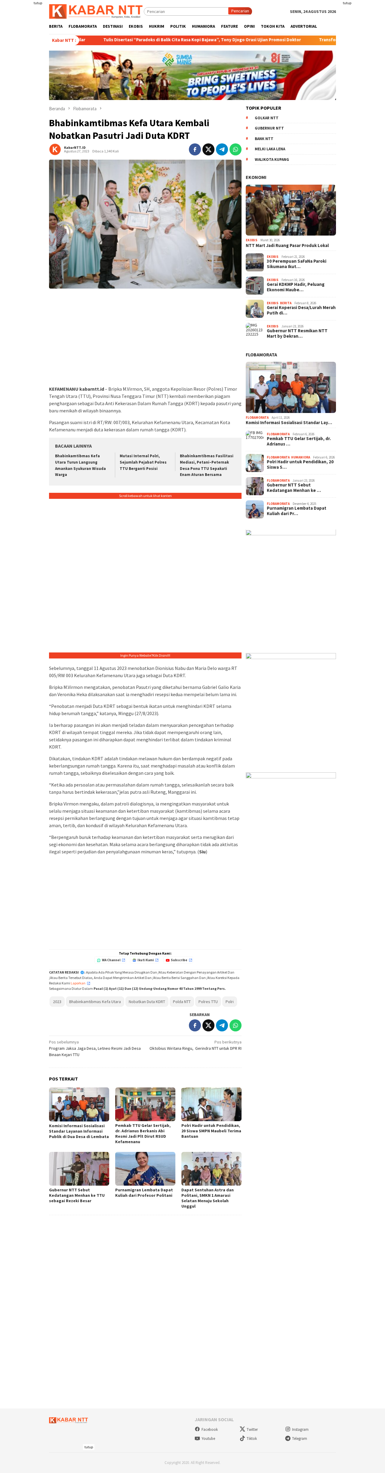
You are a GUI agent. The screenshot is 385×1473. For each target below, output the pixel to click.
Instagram (300, 1429)
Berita (285, 303)
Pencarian (240, 11)
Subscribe (179, 960)
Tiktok (252, 1438)
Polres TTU (208, 1001)
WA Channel (111, 960)
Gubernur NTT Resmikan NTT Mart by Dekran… (297, 333)
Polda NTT (182, 1001)
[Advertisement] (363, 90)
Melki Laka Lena (270, 149)
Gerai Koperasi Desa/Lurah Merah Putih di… (301, 310)
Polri (230, 1001)
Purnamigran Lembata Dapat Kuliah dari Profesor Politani (144, 1192)
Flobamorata (261, 355)
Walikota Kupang (272, 159)
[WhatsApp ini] (235, 149)
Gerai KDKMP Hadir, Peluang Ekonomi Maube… (296, 287)
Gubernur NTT (269, 128)
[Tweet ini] (208, 149)
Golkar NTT (267, 117)
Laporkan (78, 983)
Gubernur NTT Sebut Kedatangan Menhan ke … (294, 487)
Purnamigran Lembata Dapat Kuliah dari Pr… (296, 510)
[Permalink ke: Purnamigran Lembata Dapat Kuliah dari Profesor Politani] (145, 1169)
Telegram (299, 1438)
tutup (38, 3)
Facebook (210, 1429)
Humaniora (300, 457)
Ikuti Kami (145, 960)
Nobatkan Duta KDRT (147, 1001)
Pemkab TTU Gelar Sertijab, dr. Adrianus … (299, 441)
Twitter (252, 1429)
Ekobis (251, 240)
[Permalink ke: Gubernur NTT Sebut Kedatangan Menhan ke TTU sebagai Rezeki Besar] (79, 1169)
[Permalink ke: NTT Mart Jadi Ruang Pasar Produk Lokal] (291, 210)
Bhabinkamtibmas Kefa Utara (95, 1001)
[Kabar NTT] (96, 11)
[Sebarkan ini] (195, 149)
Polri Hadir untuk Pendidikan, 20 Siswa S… (300, 464)
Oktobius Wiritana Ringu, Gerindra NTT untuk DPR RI (195, 1045)
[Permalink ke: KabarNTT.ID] (55, 149)
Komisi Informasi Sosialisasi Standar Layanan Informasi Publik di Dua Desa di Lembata (79, 1131)
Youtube (208, 1438)
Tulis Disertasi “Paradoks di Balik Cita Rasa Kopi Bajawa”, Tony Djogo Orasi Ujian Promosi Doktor (153, 39)
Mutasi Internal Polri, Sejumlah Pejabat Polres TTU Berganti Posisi (143, 462)
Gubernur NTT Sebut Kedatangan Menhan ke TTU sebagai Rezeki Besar (77, 1195)
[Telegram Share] (222, 149)
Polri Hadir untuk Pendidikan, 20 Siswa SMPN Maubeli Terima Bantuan (211, 1131)
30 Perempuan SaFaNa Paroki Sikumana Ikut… (296, 263)
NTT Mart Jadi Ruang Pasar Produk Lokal (287, 245)
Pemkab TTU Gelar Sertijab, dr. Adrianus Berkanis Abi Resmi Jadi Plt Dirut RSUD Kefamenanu (143, 1133)
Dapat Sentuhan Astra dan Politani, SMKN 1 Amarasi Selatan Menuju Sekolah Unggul (207, 1198)
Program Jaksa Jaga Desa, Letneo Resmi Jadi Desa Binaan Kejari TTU (95, 1048)
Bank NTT (264, 138)
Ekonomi (256, 177)
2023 (57, 1001)
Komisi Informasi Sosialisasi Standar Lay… (289, 423)
